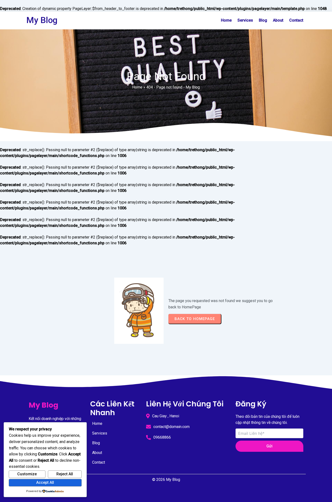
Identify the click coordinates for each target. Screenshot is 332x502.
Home (137, 87)
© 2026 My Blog (166, 479)
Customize (27, 474)
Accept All (45, 482)
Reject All (64, 474)
